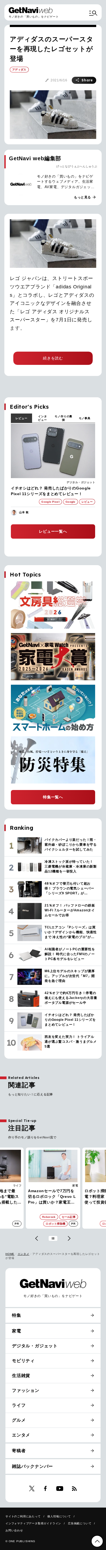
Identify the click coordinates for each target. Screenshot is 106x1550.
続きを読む (53, 358)
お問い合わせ (14, 1530)
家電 (18, 1185)
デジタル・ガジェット (81, 482)
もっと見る (85, 197)
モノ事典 (85, 418)
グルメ (19, 1420)
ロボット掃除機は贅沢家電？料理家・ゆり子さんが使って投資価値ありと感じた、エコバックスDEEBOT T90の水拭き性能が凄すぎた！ (52, 1197)
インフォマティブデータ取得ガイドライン (33, 1523)
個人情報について (59, 1516)
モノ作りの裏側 (63, 418)
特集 (16, 1315)
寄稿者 (19, 1450)
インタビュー (42, 418)
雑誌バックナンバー (32, 1466)
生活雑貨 (21, 1375)
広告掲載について (79, 1523)
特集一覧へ (53, 797)
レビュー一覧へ (53, 531)
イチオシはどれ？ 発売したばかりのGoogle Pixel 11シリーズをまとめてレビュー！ (51, 491)
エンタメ (23, 1253)
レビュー (21, 418)
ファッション (25, 1390)
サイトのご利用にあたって (23, 1516)
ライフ (19, 1405)
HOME (9, 1253)
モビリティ (23, 1360)
